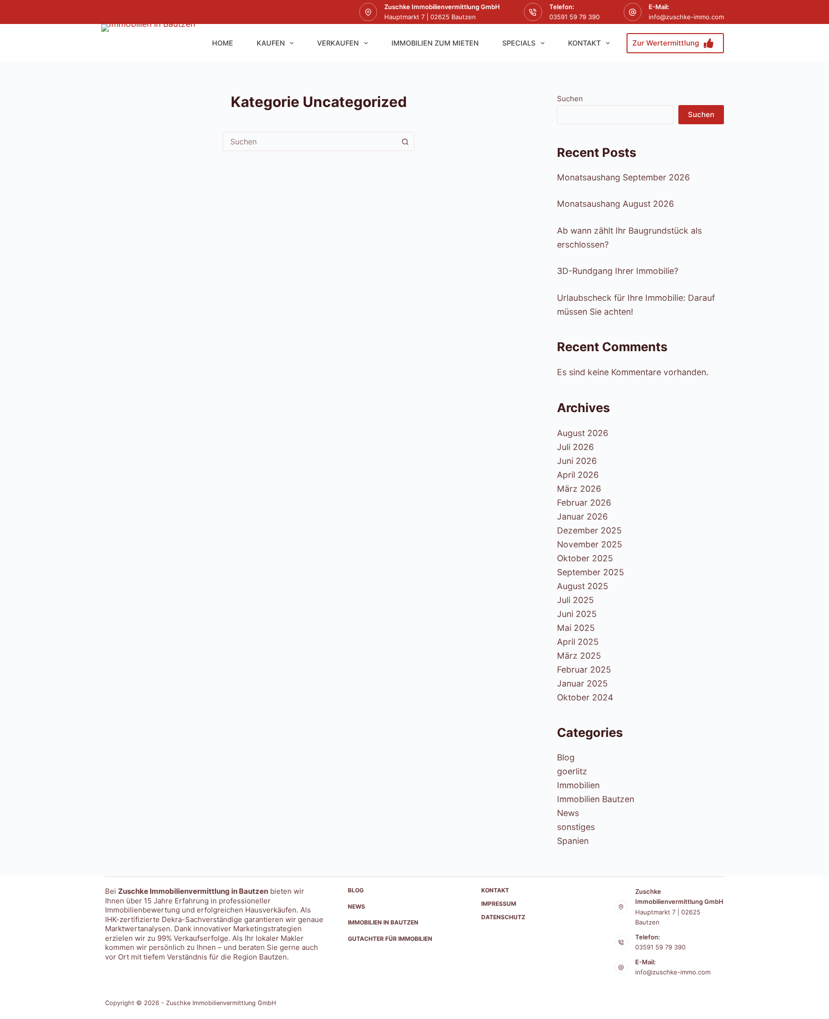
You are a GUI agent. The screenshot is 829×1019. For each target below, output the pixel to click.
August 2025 (582, 586)
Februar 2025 (584, 669)
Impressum (498, 903)
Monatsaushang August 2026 (615, 204)
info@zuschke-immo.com (686, 17)
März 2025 (579, 656)
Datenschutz (503, 917)
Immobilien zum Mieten (435, 43)
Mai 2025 (576, 628)
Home (222, 43)
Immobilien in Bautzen (383, 922)
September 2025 (590, 572)
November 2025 (589, 544)
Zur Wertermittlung (665, 42)
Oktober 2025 (585, 558)
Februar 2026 (584, 503)
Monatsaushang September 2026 (623, 177)
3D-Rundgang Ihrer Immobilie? (617, 271)
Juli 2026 (575, 447)
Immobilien (578, 785)
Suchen (570, 98)
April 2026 (578, 475)
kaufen (271, 43)
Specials (518, 43)
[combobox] (309, 141)
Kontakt (584, 43)
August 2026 (582, 433)
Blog (566, 757)
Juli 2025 (575, 600)
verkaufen (338, 43)
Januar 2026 (582, 516)
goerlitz (572, 771)
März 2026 (579, 489)
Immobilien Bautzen (595, 799)
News (568, 813)
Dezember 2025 (589, 530)
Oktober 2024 (585, 697)
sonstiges (576, 827)
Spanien (573, 841)
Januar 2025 (582, 683)
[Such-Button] (405, 141)
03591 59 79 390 (574, 17)
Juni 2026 (577, 461)
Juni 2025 (577, 614)
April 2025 (578, 642)
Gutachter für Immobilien (390, 938)
